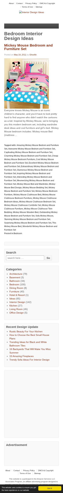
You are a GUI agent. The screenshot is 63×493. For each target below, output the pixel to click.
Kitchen (13, 305)
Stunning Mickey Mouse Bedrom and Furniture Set (27, 219)
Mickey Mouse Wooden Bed (25, 212)
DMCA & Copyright (47, 3)
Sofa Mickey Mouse (44, 216)
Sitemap (39, 7)
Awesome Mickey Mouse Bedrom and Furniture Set (31, 149)
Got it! (49, 488)
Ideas (12, 298)
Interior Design (17, 302)
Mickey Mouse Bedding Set (35, 187)
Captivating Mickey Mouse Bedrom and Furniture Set (28, 152)
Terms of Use (27, 7)
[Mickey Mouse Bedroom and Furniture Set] (26, 83)
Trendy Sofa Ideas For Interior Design (29, 359)
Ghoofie (33, 55)
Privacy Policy (31, 3)
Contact (19, 3)
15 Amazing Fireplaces (21, 356)
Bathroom (14, 281)
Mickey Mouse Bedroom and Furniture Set (28, 47)
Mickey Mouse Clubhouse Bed (27, 194)
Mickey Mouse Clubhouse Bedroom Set (37, 201)
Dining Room (16, 288)
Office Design (16, 312)
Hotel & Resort (17, 295)
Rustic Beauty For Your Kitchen (26, 331)
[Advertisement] (31, 403)
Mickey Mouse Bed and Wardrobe (32, 184)
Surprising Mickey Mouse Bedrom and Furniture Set (27, 223)
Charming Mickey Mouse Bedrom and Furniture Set (27, 156)
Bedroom (18, 233)
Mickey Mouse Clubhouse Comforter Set (22, 205)
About (11, 3)
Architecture (15, 274)
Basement (14, 277)
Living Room (16, 309)
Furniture (14, 291)
